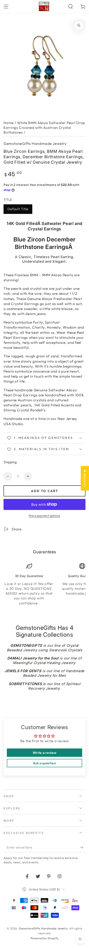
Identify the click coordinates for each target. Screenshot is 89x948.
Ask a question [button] (44, 763)
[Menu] (6, 6)
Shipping (10, 462)
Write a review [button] (45, 753)
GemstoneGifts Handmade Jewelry (35, 143)
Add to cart (44, 491)
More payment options (44, 515)
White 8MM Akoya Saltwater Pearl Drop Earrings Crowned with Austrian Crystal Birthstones (44, 128)
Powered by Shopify (44, 938)
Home (9, 123)
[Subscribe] (82, 847)
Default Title (18, 209)
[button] (70, 6)
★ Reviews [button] (85, 478)
